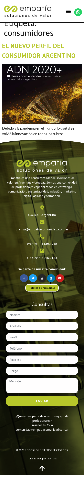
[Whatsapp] (78, 12)
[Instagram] (42, 278)
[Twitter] (33, 278)
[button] (68, 11)
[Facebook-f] (24, 278)
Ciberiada (52, 458)
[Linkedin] (51, 278)
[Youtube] (60, 278)
